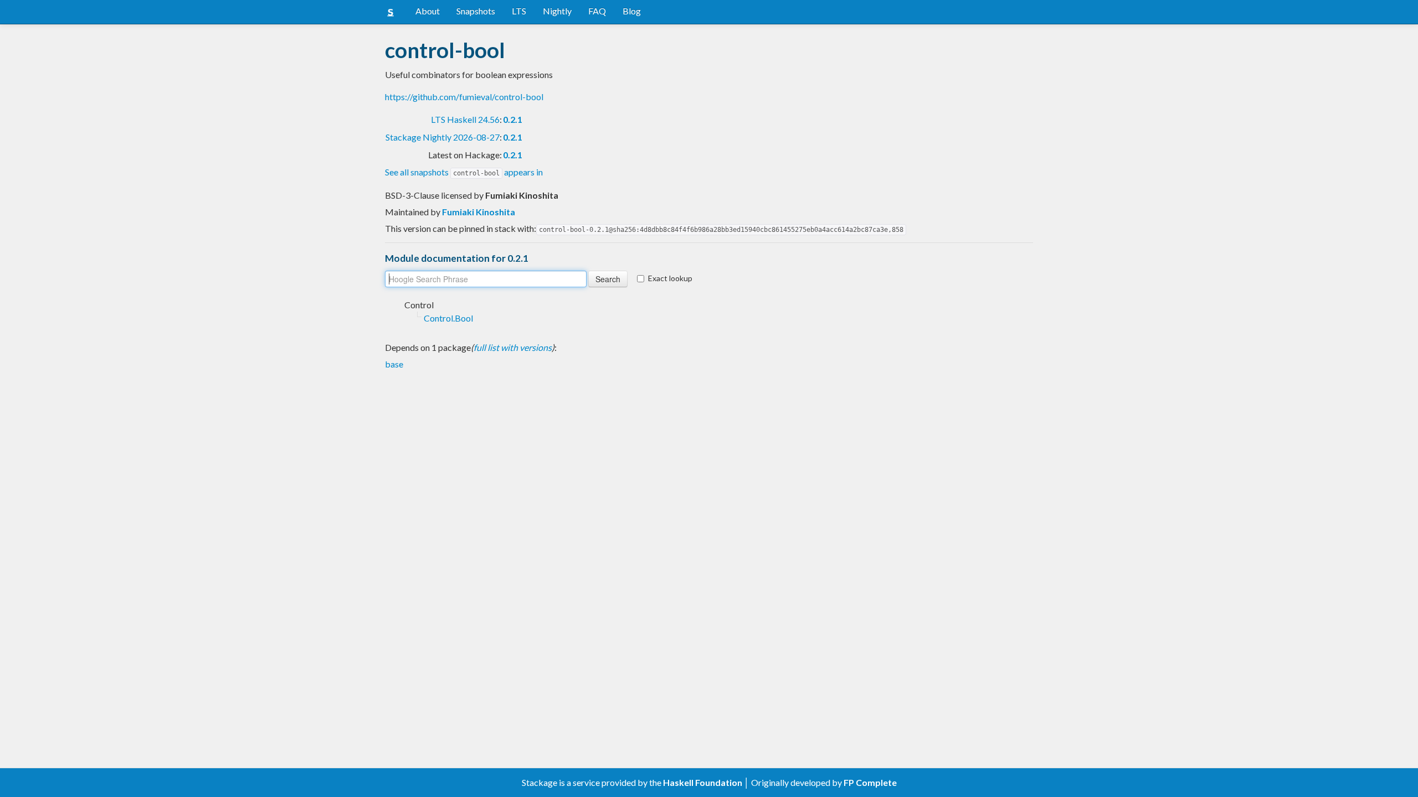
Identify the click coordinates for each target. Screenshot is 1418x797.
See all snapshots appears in (464, 172)
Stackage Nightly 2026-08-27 (443, 137)
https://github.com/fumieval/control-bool (464, 96)
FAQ (597, 11)
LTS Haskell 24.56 (465, 119)
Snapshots (475, 11)
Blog (632, 11)
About (427, 11)
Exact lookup (670, 278)
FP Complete (870, 782)
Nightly (557, 11)
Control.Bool (448, 318)
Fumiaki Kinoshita (478, 211)
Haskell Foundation (702, 782)
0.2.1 (512, 119)
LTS (519, 11)
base (394, 364)
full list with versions (513, 347)
